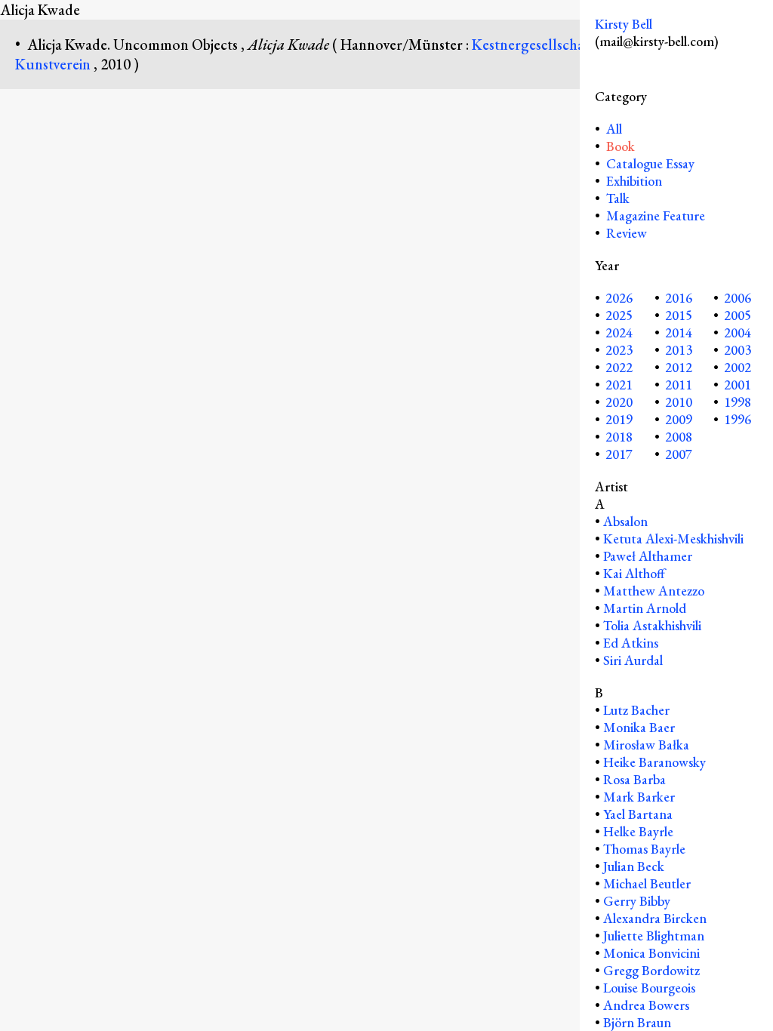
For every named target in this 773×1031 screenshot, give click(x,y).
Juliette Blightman (653, 935)
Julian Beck (633, 866)
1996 (737, 419)
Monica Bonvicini (651, 953)
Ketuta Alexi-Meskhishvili (673, 538)
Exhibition (634, 180)
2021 (619, 384)
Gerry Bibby (636, 900)
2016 (678, 297)
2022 (619, 367)
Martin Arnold (644, 608)
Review (626, 233)
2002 (737, 367)
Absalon (625, 521)
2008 (678, 436)
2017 (619, 454)
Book (620, 146)
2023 (619, 350)
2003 (737, 350)
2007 (678, 454)
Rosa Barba (634, 779)
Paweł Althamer (647, 556)
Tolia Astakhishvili (652, 625)
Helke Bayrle (638, 831)
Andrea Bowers (646, 1005)
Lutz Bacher (636, 710)
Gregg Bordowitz (651, 970)
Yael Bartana (638, 814)
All (612, 128)
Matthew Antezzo (653, 590)
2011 (678, 384)
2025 (619, 315)
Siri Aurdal (633, 660)
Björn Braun (637, 1022)
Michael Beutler (647, 883)
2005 (737, 315)
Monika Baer (639, 727)
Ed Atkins (630, 642)
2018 (619, 436)
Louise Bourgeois (649, 987)
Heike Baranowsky (654, 762)
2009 (678, 419)
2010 (678, 402)
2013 (678, 350)
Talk (618, 198)
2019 (619, 419)
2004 (737, 332)
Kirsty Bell (623, 23)
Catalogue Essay (650, 163)
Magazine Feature (655, 215)
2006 (737, 297)
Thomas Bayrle (644, 848)
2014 (678, 332)
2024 (619, 332)
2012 (678, 367)
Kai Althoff (634, 573)
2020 (619, 402)
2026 (619, 297)
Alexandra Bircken (655, 918)
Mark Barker (639, 796)
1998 (737, 402)
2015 (678, 315)
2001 (737, 384)
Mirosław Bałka (646, 744)
